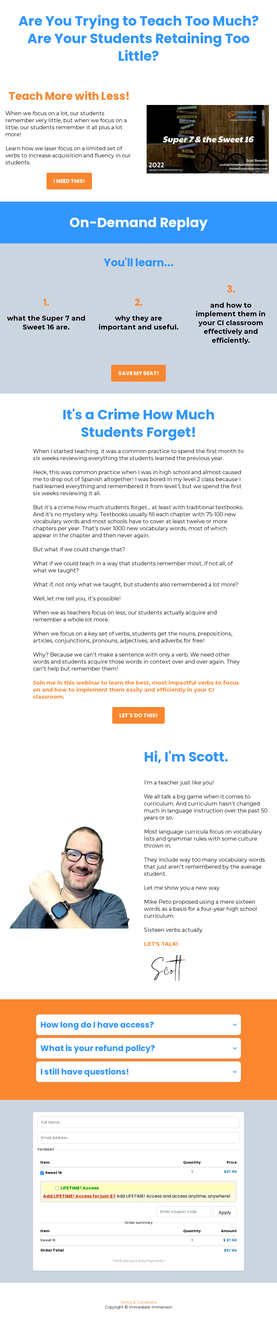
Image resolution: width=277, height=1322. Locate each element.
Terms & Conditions (138, 1302)
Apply (225, 1212)
